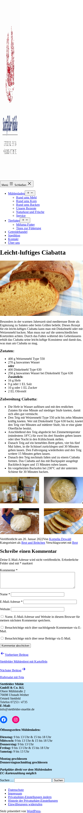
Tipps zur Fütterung (28, 228)
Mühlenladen (16, 193)
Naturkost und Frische (30, 212)
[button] (30, 797)
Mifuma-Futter (25, 224)
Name (5, 594)
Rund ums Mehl (26, 197)
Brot (75, 542)
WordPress (33, 811)
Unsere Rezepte (26, 208)
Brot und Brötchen (33, 542)
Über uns (14, 242)
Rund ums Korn (26, 201)
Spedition (14, 235)
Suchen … (6, 780)
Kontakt (13, 239)
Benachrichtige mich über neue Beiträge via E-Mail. (38, 638)
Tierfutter (14, 220)
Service (21, 215)
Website (5, 609)
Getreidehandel (17, 232)
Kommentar (9, 570)
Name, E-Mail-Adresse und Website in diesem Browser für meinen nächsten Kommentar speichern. (40, 618)
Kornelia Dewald (60, 539)
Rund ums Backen (28, 204)
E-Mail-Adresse (11, 601)
